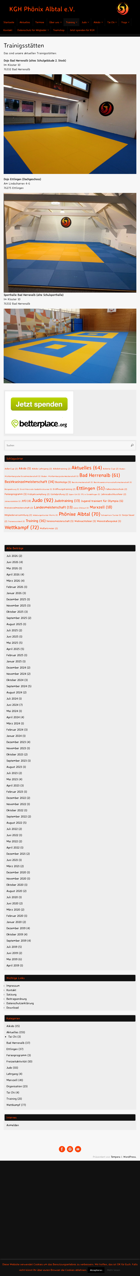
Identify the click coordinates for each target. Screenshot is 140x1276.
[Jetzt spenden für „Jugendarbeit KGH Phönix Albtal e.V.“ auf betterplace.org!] (39, 433)
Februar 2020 (14, 916)
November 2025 (16, 605)
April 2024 (13, 717)
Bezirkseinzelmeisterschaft (29, 481)
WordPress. (129, 1156)
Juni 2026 (12, 562)
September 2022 (16, 816)
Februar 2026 (14, 587)
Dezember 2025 (16, 599)
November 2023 (16, 748)
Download (12, 1007)
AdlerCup (11, 468)
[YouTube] (78, 1149)
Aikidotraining (62, 468)
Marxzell (101, 507)
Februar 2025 (14, 655)
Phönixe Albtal (79, 514)
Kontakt (11, 990)
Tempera (115, 1156)
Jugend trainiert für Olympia (102, 501)
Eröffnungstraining (64, 489)
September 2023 (16, 760)
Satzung (11, 994)
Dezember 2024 (16, 667)
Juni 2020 (12, 903)
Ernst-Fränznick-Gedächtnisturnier (36, 489)
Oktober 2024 (15, 680)
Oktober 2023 (14, 754)
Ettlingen (90, 488)
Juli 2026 (12, 556)
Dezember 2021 (16, 853)
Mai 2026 (12, 568)
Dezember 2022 (16, 798)
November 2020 (16, 878)
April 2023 (13, 785)
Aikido (25, 468)
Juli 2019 (11, 947)
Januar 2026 (14, 593)
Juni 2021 (12, 860)
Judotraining (67, 500)
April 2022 (13, 847)
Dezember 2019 (16, 928)
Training (36, 520)
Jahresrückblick (13, 501)
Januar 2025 (14, 661)
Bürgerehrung (12, 489)
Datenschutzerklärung (20, 1003)
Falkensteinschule (116, 489)
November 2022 (16, 804)
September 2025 (16, 618)
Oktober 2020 (15, 885)
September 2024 (16, 686)
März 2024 (13, 723)
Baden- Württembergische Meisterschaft (60, 476)
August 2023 (14, 767)
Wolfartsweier (49, 528)
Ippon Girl (74, 494)
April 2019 (12, 965)
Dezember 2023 (16, 742)
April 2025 (13, 649)
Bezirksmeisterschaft (82, 482)
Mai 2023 (12, 779)
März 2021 (13, 866)
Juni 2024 (12, 705)
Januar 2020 (14, 922)
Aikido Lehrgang (42, 468)
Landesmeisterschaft (53, 507)
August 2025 (14, 624)
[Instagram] (70, 1149)
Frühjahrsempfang (39, 494)
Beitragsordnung (16, 999)
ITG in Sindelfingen (90, 494)
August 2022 (14, 822)
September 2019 (16, 940)
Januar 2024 (14, 736)
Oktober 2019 (14, 934)
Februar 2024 (14, 729)
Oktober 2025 (15, 611)
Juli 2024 (12, 698)
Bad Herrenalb (99, 475)
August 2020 (14, 891)
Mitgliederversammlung (18, 514)
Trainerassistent (16, 521)
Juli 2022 (12, 829)
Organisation (14, 1086)
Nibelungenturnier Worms (45, 515)
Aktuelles (86, 468)
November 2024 (16, 674)
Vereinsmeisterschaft (59, 521)
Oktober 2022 (14, 810)
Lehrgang (12, 1074)
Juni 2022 (12, 835)
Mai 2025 (12, 642)
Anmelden (12, 1125)
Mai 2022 (12, 841)
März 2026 (13, 580)
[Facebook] (62, 1149)
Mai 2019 (12, 959)
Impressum (13, 985)
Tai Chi (12, 1036)
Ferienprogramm (16, 494)
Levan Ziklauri (81, 507)
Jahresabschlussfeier (113, 494)
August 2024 (14, 692)
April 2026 (13, 574)
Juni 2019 (12, 953)
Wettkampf (22, 527)
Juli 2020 (12, 897)
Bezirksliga (63, 481)
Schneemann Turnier (111, 515)
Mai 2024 (12, 711)
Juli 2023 (12, 773)
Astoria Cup (110, 468)
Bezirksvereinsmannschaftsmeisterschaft (113, 482)
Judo (42, 500)
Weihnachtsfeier (85, 521)
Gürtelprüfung (59, 494)
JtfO (26, 501)
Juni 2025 (12, 636)
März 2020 (13, 909)
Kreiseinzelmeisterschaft (19, 507)
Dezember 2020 (16, 872)
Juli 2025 (12, 630)
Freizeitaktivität (16, 1061)
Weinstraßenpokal (109, 521)
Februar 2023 (14, 791)
